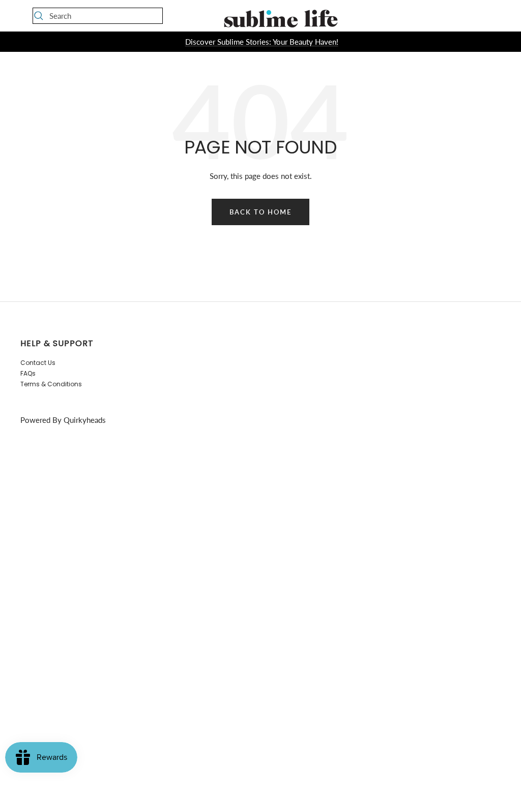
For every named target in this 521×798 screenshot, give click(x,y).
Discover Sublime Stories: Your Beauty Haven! (261, 41)
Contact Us (37, 362)
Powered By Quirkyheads (63, 419)
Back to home (260, 212)
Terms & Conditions (51, 384)
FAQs (28, 373)
